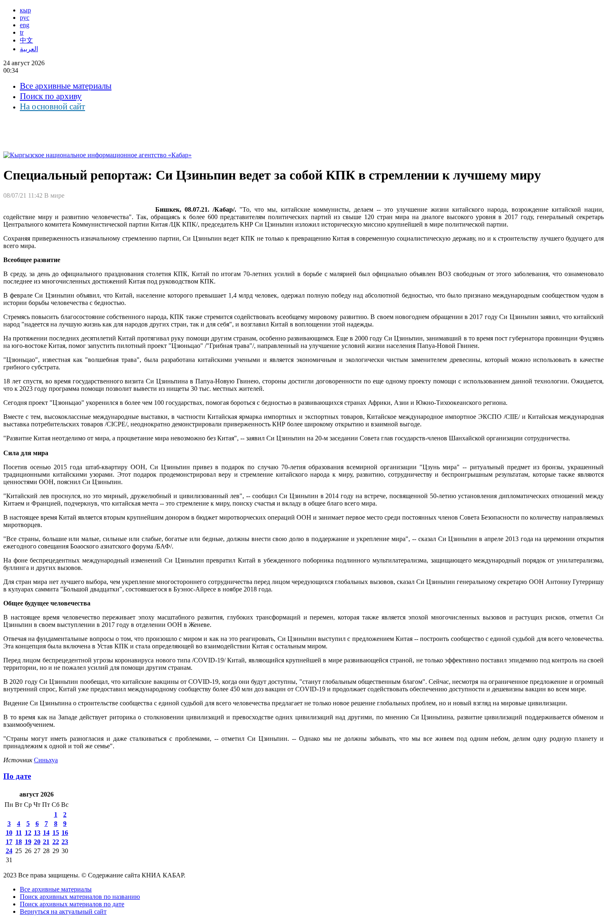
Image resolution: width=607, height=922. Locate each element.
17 (9, 841)
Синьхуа (46, 760)
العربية (29, 48)
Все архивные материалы (65, 86)
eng (24, 24)
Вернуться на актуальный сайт (63, 911)
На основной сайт (52, 106)
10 (9, 832)
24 (9, 850)
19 (28, 841)
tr (22, 32)
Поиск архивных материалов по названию (80, 896)
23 (65, 841)
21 (46, 841)
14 (46, 832)
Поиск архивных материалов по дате (72, 904)
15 (55, 832)
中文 (26, 40)
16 (65, 832)
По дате (17, 776)
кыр (25, 10)
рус (24, 17)
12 (28, 832)
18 (18, 841)
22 (55, 841)
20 (37, 841)
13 (37, 832)
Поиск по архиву (51, 96)
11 (19, 832)
